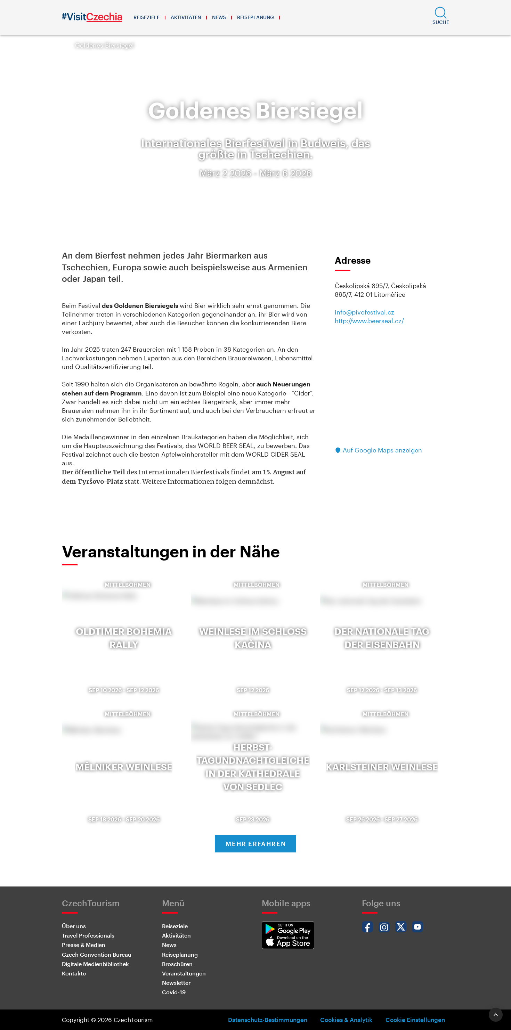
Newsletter (176, 982)
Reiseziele (146, 17)
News (219, 17)
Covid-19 (174, 992)
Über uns (74, 926)
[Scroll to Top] (496, 1015)
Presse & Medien (83, 944)
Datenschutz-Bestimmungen (267, 1019)
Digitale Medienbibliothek (95, 963)
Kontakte (74, 973)
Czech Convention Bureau (96, 954)
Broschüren (177, 963)
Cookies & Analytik (346, 1019)
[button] (440, 17)
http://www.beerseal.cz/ (369, 321)
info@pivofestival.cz (364, 312)
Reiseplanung (255, 17)
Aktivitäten (186, 17)
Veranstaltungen (184, 973)
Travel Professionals (88, 935)
